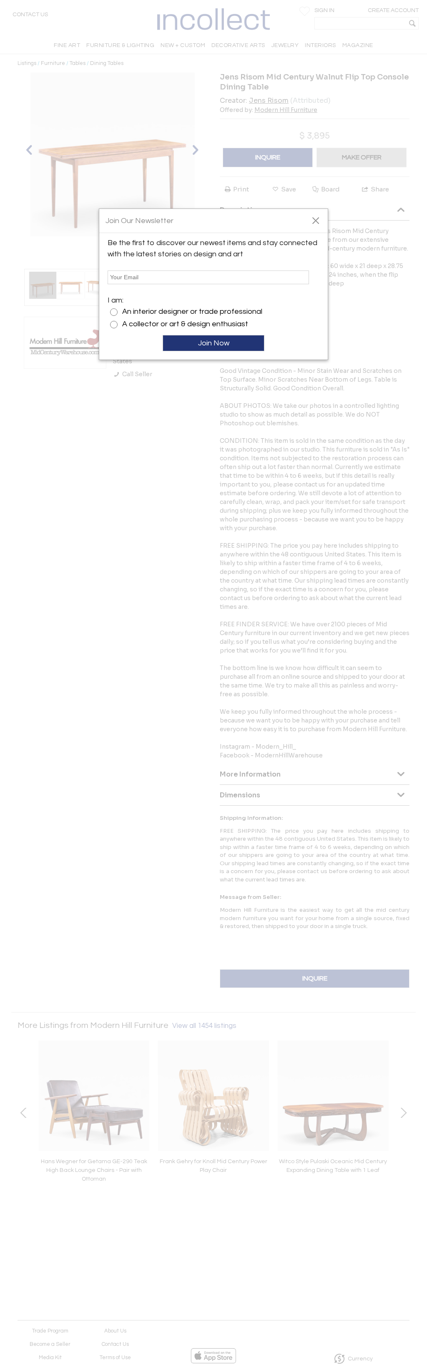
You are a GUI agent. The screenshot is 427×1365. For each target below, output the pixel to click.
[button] (315, 220)
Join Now (213, 343)
